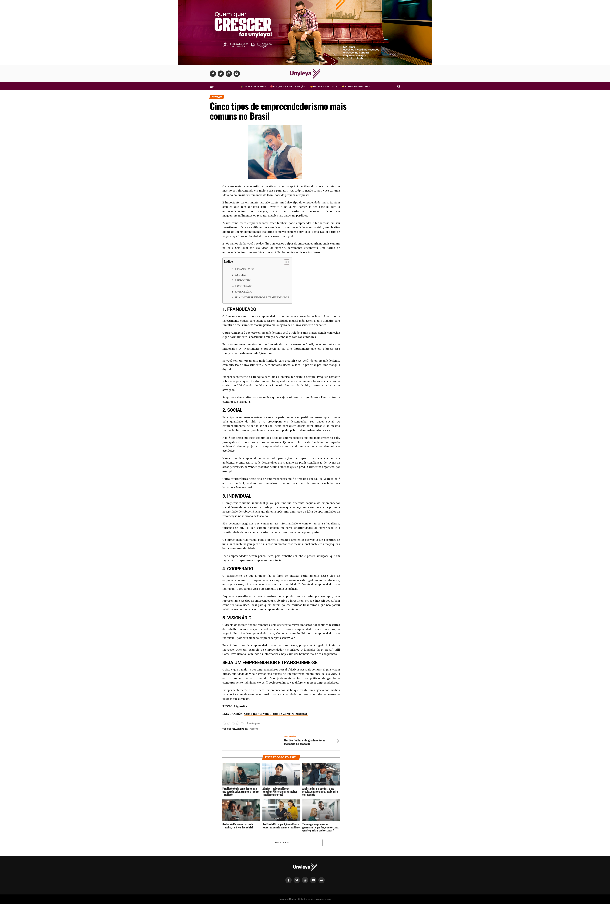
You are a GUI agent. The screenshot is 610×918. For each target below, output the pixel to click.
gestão (254, 729)
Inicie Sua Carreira (254, 86)
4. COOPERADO (244, 286)
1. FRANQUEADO (244, 269)
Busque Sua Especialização (289, 86)
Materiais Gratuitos (325, 86)
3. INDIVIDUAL (243, 280)
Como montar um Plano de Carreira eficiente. (276, 714)
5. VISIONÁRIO (243, 291)
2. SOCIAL (240, 274)
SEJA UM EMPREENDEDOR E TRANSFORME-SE (262, 297)
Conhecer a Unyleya (356, 86)
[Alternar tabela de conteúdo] (285, 262)
